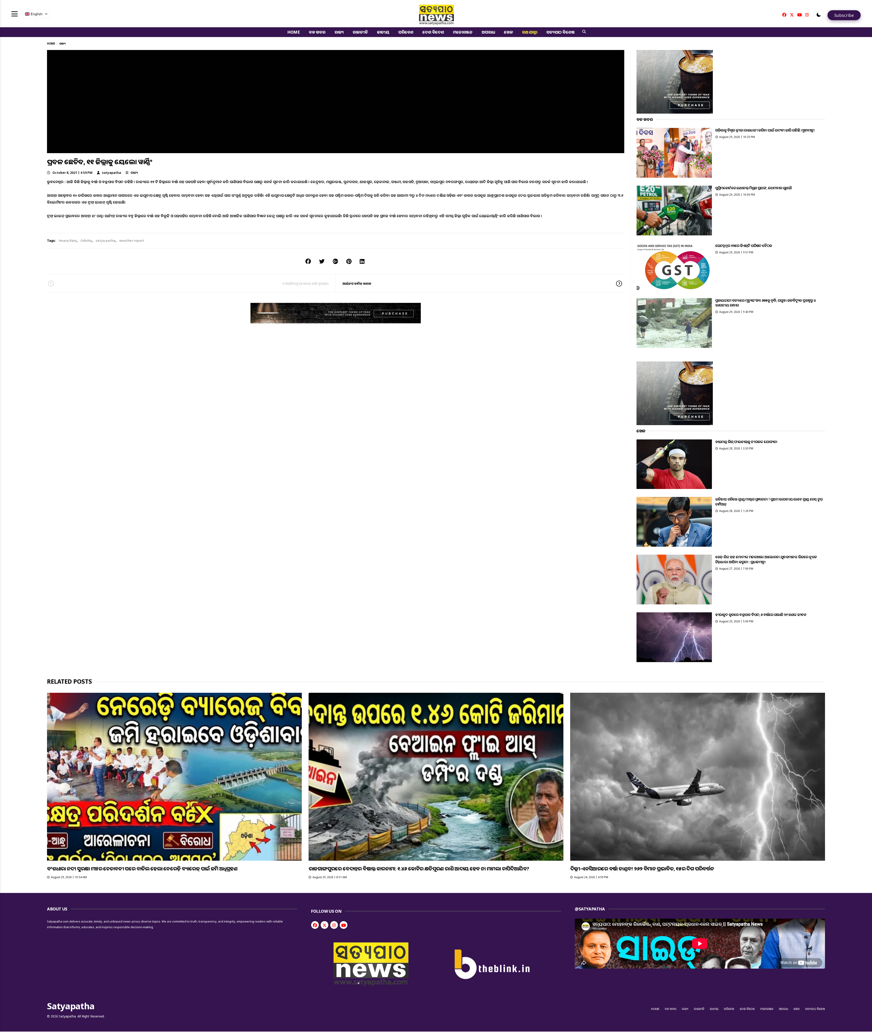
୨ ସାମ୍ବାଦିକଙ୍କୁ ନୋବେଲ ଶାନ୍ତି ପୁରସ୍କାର (305, 283)
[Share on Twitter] (322, 261)
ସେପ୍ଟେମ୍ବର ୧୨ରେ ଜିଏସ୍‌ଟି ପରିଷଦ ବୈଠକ (743, 245)
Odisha (86, 240)
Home (293, 32)
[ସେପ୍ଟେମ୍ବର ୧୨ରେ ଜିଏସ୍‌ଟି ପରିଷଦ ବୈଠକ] (674, 266)
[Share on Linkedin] (362, 261)
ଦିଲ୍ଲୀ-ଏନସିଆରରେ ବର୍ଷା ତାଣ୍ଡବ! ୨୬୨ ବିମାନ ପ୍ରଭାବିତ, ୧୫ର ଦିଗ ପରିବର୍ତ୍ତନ (642, 868)
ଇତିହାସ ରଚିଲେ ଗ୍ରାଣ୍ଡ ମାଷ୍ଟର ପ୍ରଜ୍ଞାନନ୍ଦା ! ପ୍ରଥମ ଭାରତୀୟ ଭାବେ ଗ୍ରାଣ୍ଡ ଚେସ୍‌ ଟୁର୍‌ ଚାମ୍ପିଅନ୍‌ (769, 501)
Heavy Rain (68, 240)
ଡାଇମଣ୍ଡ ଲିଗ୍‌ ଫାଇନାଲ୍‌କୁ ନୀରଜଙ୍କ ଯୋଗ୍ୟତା (746, 441)
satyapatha (111, 172)
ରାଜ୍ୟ (339, 32)
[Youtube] (799, 14)
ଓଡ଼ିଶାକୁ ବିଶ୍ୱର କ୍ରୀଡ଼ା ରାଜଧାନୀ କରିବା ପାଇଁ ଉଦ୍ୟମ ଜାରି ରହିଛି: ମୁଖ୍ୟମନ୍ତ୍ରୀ (765, 130)
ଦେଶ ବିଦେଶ (433, 32)
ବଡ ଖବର (317, 32)
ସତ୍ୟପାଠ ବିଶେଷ (560, 32)
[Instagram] (807, 14)
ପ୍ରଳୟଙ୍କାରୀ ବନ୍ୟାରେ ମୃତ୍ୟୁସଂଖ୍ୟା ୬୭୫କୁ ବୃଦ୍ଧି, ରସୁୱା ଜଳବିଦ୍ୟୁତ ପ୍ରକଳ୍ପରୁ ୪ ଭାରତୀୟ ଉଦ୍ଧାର (765, 303)
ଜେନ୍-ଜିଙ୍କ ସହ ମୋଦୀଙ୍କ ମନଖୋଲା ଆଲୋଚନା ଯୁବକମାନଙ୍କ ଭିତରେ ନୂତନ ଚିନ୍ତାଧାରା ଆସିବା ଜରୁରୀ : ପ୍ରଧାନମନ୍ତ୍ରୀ (766, 559)
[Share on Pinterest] (349, 261)
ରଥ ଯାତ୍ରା (529, 32)
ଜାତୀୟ (383, 32)
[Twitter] (792, 14)
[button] (818, 14)
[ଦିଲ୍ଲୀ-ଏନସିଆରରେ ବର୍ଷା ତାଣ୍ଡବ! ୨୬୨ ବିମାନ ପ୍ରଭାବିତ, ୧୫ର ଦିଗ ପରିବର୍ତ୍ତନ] (697, 777)
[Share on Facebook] (308, 261)
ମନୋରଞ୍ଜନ (463, 32)
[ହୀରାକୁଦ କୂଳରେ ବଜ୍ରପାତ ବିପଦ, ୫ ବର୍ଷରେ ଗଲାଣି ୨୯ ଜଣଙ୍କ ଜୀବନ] (674, 637)
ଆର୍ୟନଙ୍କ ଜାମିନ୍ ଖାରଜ (356, 283)
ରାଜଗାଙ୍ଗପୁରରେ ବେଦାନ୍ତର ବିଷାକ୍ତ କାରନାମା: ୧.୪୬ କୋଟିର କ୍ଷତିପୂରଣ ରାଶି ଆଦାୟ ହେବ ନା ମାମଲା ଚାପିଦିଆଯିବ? (419, 868)
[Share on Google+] (335, 261)
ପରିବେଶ (405, 32)
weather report (131, 240)
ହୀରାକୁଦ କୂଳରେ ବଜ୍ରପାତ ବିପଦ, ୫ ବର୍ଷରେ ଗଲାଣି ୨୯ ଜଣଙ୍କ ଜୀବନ (761, 614)
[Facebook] (784, 14)
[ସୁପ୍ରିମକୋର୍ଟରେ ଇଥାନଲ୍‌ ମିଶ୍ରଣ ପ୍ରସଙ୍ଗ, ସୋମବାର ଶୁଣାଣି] (674, 210)
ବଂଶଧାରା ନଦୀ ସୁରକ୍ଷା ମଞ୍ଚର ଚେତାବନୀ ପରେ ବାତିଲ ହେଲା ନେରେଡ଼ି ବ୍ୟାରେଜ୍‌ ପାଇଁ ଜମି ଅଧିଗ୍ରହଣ (142, 868)
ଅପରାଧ (488, 32)
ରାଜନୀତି (360, 32)
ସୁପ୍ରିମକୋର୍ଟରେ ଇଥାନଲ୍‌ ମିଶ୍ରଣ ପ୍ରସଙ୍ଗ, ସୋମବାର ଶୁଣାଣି (753, 187)
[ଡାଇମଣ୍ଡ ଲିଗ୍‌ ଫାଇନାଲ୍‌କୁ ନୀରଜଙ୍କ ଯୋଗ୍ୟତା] (674, 464)
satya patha (105, 240)
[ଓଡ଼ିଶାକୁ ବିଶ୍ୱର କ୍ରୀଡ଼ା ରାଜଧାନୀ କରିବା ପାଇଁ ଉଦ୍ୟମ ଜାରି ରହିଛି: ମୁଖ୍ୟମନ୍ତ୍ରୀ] (674, 153)
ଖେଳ (508, 32)
